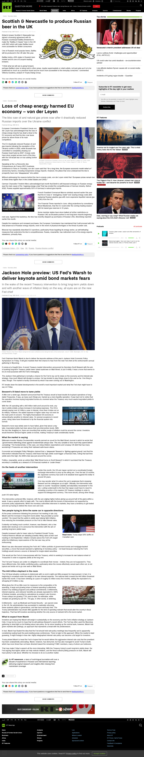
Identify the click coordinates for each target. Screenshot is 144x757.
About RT (110, 735)
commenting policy (22, 88)
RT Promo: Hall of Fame (114, 738)
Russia (31, 248)
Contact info (111, 740)
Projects (138, 10)
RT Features (83, 10)
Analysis (94, 10)
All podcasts (138, 226)
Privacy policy (111, 732)
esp (8, 720)
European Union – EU (10, 248)
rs (22, 720)
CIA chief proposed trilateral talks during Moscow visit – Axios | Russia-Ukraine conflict (66, 6)
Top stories (101, 17)
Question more (23, 6)
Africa (73, 10)
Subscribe (106, 107)
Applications (75, 732)
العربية (3, 1)
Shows (129, 10)
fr (18, 720)
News (4, 730)
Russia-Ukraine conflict (44, 248)
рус (12, 720)
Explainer (10, 676)
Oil (26, 248)
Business (55, 10)
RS (21, 1)
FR (18, 1)
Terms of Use (111, 730)
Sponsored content (78, 740)
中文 (25, 1)
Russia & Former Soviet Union (25, 10)
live (96, 6)
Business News (12, 16)
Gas (22, 248)
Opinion (105, 10)
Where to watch (77, 735)
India (64, 10)
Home (5, 16)
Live (73, 730)
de (15, 720)
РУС (11, 1)
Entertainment (117, 10)
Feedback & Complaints (114, 743)
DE (15, 1)
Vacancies (110, 746)
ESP (8, 1)
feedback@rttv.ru (78, 88)
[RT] (40, 1)
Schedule (75, 738)
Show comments (48, 95)
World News (43, 10)
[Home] (7, 7)
